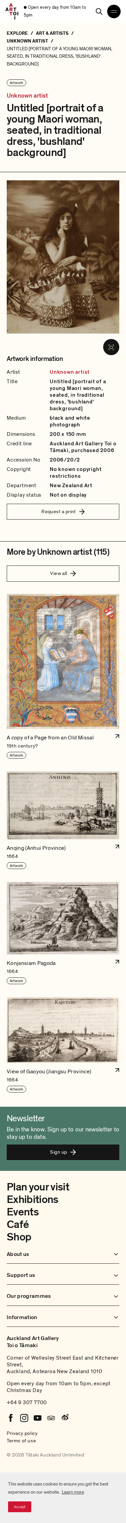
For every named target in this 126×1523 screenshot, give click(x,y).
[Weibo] (64, 1418)
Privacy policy (22, 1433)
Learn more (73, 1492)
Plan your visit (38, 1187)
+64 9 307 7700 (27, 1402)
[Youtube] (38, 1418)
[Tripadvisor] (51, 1418)
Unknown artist (27, 96)
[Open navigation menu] (114, 11)
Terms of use (21, 1441)
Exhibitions (32, 1199)
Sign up (58, 1152)
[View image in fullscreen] (111, 347)
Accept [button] (20, 1506)
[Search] (99, 11)
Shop (19, 1237)
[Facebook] (11, 1418)
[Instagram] (24, 1418)
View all (58, 573)
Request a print (58, 511)
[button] (63, 676)
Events (23, 1212)
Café (18, 1224)
